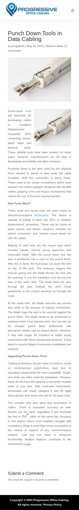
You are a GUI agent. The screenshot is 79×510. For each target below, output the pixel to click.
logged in (29, 479)
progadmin (18, 46)
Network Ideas (54, 46)
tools (28, 111)
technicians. (42, 215)
